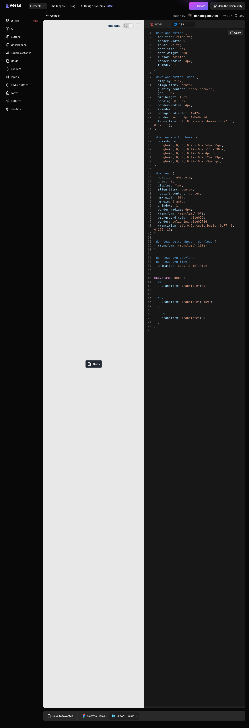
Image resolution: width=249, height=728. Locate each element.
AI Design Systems (96, 5)
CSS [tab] (181, 24)
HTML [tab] (158, 24)
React (130, 715)
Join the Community (230, 5)
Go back (55, 15)
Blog (72, 5)
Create (201, 5)
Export (120, 715)
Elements (36, 5)
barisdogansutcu (206, 16)
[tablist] (171, 24)
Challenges (57, 5)
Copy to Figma (96, 715)
